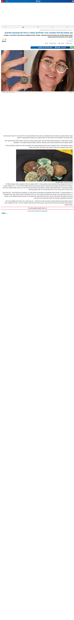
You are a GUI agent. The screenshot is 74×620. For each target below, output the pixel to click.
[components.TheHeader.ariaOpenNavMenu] (62, 1)
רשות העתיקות (52, 43)
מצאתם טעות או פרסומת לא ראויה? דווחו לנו (36, 211)
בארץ (68, 30)
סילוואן (45, 43)
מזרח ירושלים (68, 43)
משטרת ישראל (60, 43)
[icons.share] (2, 1)
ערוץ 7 (70, 30)
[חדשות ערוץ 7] (37, 1)
